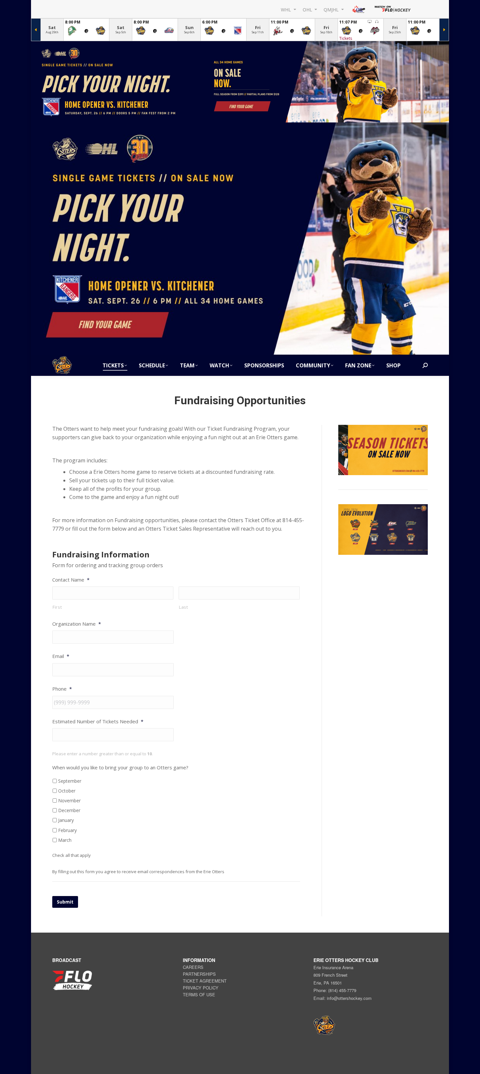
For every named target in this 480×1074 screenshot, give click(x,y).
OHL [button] (308, 9)
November (69, 800)
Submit (65, 902)
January (66, 820)
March (65, 840)
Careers (193, 967)
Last (183, 607)
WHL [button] (286, 9)
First (57, 607)
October (66, 791)
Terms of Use (199, 994)
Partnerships (199, 974)
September (69, 781)
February (67, 830)
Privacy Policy (200, 988)
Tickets (345, 38)
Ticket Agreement (205, 981)
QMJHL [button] (332, 9)
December (69, 810)
